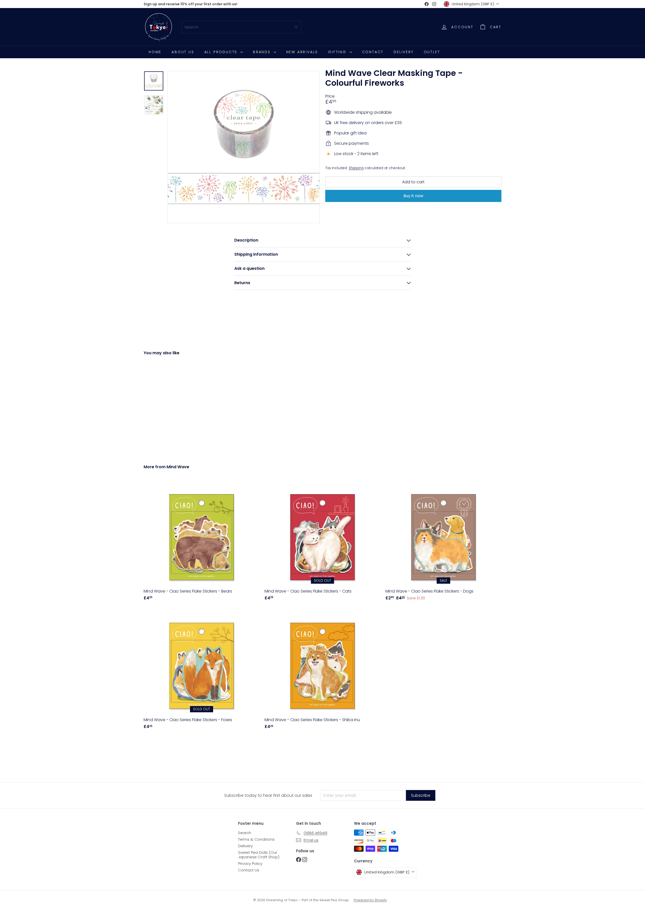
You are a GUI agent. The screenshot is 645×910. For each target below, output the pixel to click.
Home (155, 51)
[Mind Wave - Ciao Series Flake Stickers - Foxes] (202, 671)
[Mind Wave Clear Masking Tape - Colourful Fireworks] (171, 406)
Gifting (338, 51)
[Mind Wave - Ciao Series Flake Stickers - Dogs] (443, 542)
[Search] (296, 27)
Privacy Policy (250, 863)
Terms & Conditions (256, 839)
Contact (373, 51)
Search (244, 832)
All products (221, 51)
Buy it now (413, 196)
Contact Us (248, 870)
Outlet (432, 51)
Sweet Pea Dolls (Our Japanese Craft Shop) (258, 855)
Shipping (356, 167)
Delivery (403, 51)
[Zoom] (243, 147)
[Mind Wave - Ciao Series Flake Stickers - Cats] (322, 542)
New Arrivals (302, 51)
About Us (183, 51)
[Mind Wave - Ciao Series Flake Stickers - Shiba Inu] (322, 671)
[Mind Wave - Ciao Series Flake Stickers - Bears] (202, 542)
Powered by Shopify (370, 900)
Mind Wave (178, 467)
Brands (262, 51)
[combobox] (241, 27)
